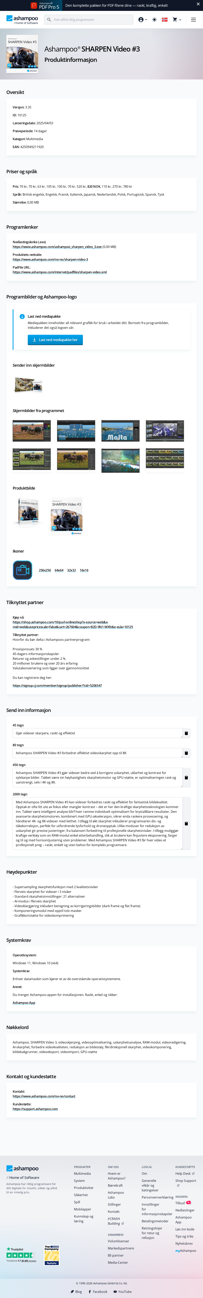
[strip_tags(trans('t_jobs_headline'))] (52, 1255)
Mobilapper (82, 1209)
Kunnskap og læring (83, 1218)
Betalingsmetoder (153, 1221)
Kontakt (114, 1211)
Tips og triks (184, 1236)
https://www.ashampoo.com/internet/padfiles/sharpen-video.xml (60, 272)
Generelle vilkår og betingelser (150, 1185)
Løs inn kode (184, 1229)
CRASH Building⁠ (114, 1221)
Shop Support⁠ (185, 1180)
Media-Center (118, 1262)
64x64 (59, 570)
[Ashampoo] (22, 1168)
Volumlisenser (118, 1241)
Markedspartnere (119, 1248)
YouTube (125, 1291)
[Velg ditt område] (164, 19)
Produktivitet (83, 1188)
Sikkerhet (81, 1195)
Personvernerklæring (153, 1197)
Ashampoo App (24, 1003)
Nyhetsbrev (184, 1243)
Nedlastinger (185, 1210)
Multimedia (82, 1173)
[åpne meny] (193, 19)
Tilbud (182, 1203)
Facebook (100, 1291)
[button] (186, 733)
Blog (78, 1291)
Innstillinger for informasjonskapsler (153, 1209)
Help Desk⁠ (183, 1173)
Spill (77, 1202)
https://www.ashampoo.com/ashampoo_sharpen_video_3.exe (57, 247)
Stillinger (114, 1204)
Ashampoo (185, 1250)
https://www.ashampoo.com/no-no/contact (44, 1096)
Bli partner (116, 1255)
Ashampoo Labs (116, 1194)
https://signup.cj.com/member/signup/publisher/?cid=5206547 (57, 685)
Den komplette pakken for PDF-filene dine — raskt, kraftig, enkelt (116, 5)
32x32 (71, 570)
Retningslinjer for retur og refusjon (152, 1233)
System (79, 1180)
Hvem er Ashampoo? (116, 1175)
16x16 (84, 570)
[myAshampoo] (142, 19)
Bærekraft (115, 1185)
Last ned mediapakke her (58, 339)
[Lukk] (198, 4)
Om (144, 1173)
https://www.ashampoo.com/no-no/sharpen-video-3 (50, 259)
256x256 (45, 570)
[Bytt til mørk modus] (154, 19)
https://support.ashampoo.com (35, 1109)
